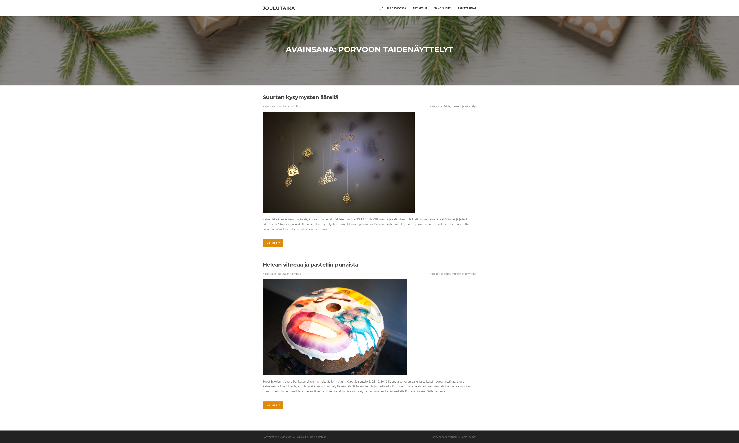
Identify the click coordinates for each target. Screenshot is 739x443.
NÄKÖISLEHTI (442, 8)
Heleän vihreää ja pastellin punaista (310, 264)
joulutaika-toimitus (289, 106)
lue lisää (271, 242)
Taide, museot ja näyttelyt (460, 106)
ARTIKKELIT (420, 8)
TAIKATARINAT (467, 8)
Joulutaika (279, 8)
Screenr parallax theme (445, 437)
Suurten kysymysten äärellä (300, 97)
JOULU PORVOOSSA (393, 8)
